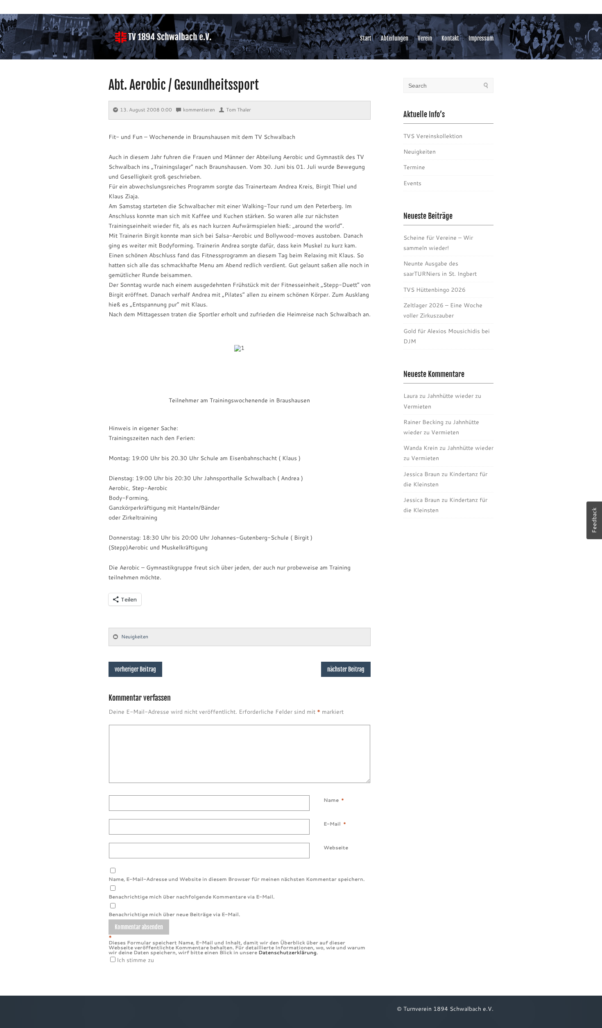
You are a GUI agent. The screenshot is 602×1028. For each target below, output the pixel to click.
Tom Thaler (238, 109)
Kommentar (325, 730)
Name (331, 800)
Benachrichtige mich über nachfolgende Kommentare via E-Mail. (191, 896)
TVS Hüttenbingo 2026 (434, 290)
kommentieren (199, 109)
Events (412, 183)
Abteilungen (394, 38)
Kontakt (450, 38)
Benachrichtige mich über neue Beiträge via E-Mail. (174, 914)
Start (365, 38)
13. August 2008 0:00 (146, 109)
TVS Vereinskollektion (432, 136)
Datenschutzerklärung (287, 952)
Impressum (480, 38)
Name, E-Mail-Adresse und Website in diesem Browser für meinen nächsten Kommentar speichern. (236, 879)
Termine (414, 167)
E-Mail (332, 823)
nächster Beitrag (345, 669)
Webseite (336, 847)
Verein (425, 38)
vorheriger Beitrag (135, 669)
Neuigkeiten (134, 636)
